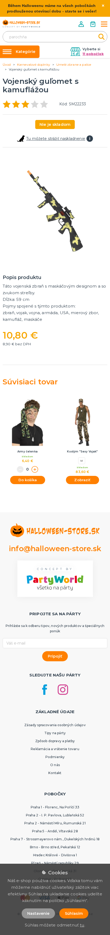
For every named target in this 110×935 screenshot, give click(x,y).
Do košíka (27, 480)
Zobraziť (82, 480)
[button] (81, 24)
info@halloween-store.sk (55, 548)
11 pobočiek (93, 54)
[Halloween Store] (21, 23)
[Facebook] (44, 689)
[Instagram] (63, 689)
